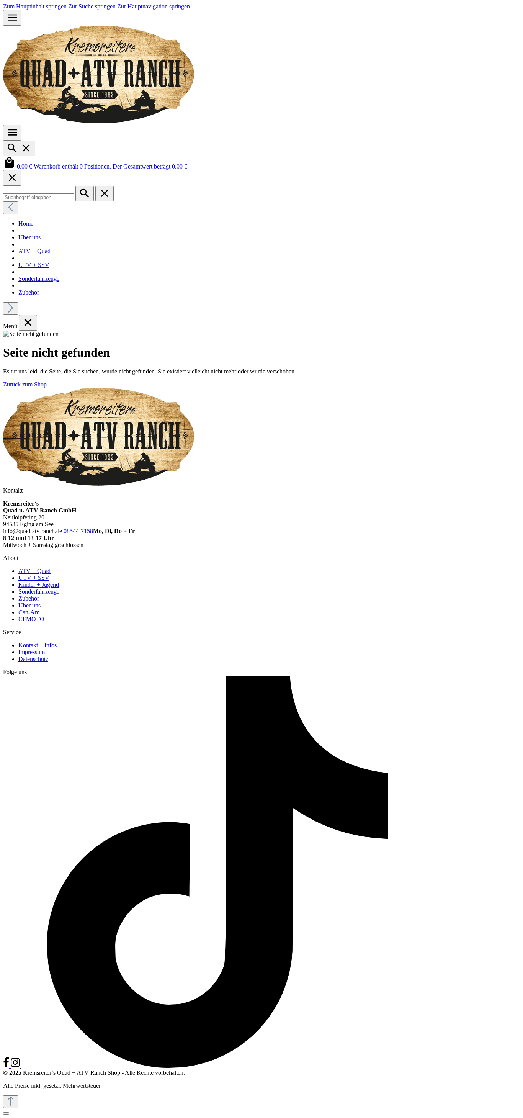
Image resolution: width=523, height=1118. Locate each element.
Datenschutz (33, 659)
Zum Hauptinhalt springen (35, 6)
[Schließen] (6, 1113)
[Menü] (12, 18)
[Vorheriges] (10, 207)
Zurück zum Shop (25, 384)
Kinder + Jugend (38, 584)
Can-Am (28, 612)
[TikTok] (217, 1065)
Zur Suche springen (92, 6)
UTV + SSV (33, 578)
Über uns (29, 605)
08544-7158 (78, 531)
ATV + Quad (34, 571)
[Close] (12, 178)
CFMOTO (31, 619)
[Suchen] (19, 148)
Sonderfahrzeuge (38, 591)
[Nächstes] (10, 308)
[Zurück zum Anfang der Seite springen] (10, 1101)
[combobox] (38, 197)
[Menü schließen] (28, 323)
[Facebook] (7, 1065)
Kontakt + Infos (37, 645)
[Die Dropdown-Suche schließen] (104, 193)
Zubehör (28, 598)
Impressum (31, 652)
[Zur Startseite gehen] (98, 121)
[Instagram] (16, 1065)
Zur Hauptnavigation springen (153, 6)
